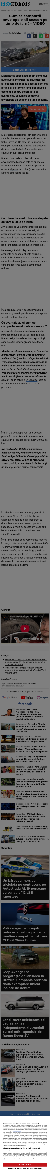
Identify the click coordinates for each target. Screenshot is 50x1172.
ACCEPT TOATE (25, 1165)
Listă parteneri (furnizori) (8, 1160)
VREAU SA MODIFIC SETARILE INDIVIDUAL (25, 1168)
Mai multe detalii (17, 1131)
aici (32, 1139)
